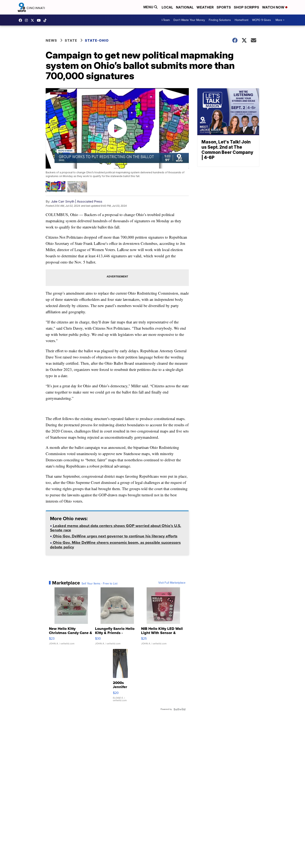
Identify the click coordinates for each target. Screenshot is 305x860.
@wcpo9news (46, 20)
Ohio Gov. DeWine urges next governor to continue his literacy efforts (114, 536)
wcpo (33, 20)
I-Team (166, 20)
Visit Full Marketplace (171, 582)
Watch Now (273, 7)
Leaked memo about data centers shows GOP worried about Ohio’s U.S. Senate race (115, 528)
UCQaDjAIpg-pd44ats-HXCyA (40, 20)
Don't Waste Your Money (189, 20)
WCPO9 (21, 20)
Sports (224, 7)
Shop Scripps (246, 7)
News (51, 40)
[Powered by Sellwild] (179, 709)
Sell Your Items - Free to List (99, 583)
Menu (148, 7)
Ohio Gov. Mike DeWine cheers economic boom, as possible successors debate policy (115, 545)
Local (167, 7)
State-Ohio (97, 40)
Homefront (241, 20)
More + (280, 20)
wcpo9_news (27, 20)
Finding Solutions (220, 20)
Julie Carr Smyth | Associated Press (76, 201)
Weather (205, 7)
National (185, 7)
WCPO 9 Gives (261, 20)
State (71, 40)
